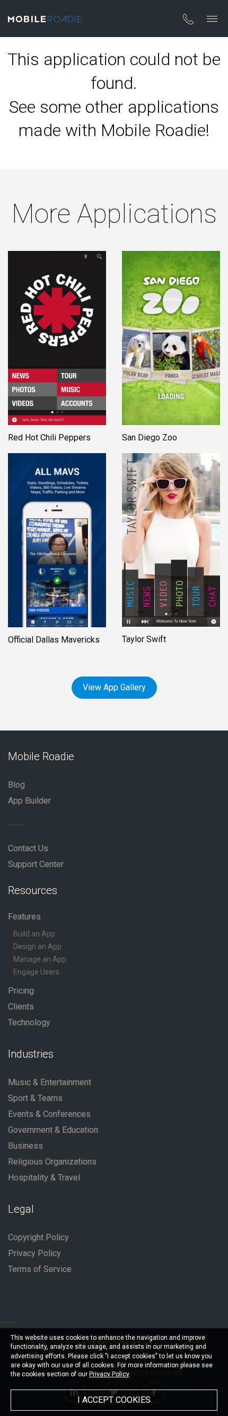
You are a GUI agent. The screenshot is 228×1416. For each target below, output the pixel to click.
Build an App (34, 934)
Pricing (21, 991)
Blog (16, 785)
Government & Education (53, 1130)
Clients (21, 1007)
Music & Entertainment (49, 1082)
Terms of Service (40, 1269)
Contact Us (28, 848)
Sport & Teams (35, 1098)
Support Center (36, 864)
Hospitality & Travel (44, 1178)
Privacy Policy (34, 1253)
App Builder (29, 801)
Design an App (37, 946)
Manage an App (39, 959)
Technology (29, 1022)
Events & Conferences (49, 1114)
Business (25, 1146)
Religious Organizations (52, 1162)
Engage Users (36, 972)
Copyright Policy (38, 1237)
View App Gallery (114, 687)
